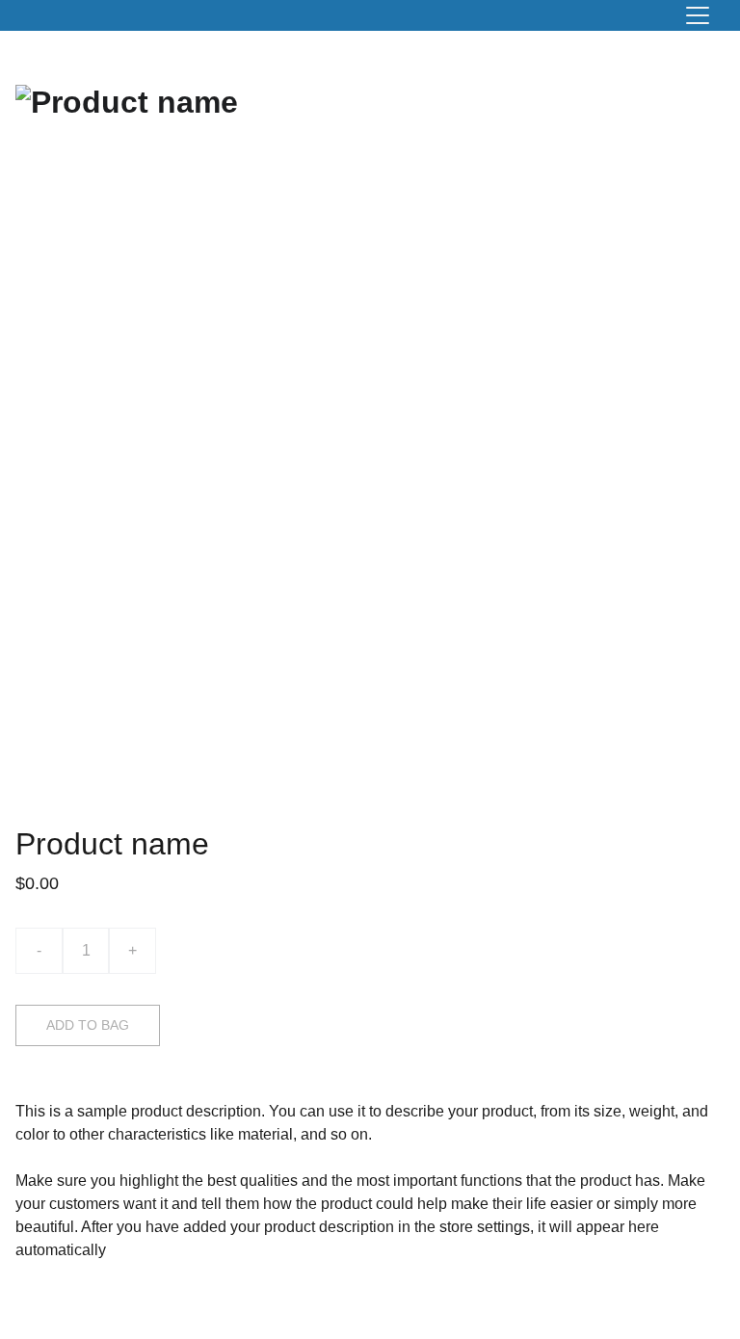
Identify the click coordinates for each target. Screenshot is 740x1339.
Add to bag (87, 1025)
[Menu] (697, 15)
